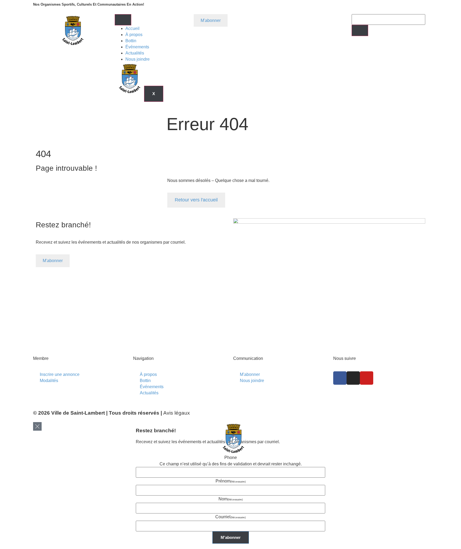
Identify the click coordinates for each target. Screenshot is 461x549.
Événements (137, 47)
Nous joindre (137, 59)
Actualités (134, 53)
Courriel (230, 517)
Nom (230, 499)
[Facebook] (340, 378)
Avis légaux (176, 413)
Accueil (132, 28)
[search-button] (360, 30)
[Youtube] (366, 378)
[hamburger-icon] (123, 19)
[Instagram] (353, 378)
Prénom (231, 481)
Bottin (130, 40)
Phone (230, 457)
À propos (133, 34)
